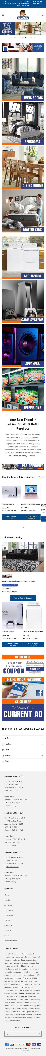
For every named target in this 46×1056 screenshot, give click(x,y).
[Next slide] (34, 37)
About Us (8, 930)
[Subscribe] (39, 1034)
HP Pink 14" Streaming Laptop (30, 504)
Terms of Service (10, 941)
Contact (7, 935)
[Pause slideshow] (43, 37)
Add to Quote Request (12, 517)
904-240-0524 (12, 827)
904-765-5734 (12, 866)
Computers (8, 915)
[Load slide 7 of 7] (31, 37)
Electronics (8, 910)
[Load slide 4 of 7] (23, 37)
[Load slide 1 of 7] (15, 37)
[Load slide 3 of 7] (20, 37)
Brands (7, 920)
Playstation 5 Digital (8, 504)
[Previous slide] (11, 37)
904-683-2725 (12, 791)
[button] (2, 14)
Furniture (7, 900)
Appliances (8, 905)
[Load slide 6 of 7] (28, 37)
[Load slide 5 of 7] (25, 37)
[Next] (27, 527)
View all (41, 477)
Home (6, 895)
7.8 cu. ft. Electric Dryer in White (33, 632)
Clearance (8, 925)
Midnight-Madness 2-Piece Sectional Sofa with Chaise (18, 581)
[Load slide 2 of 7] (17, 37)
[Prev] (18, 527)
